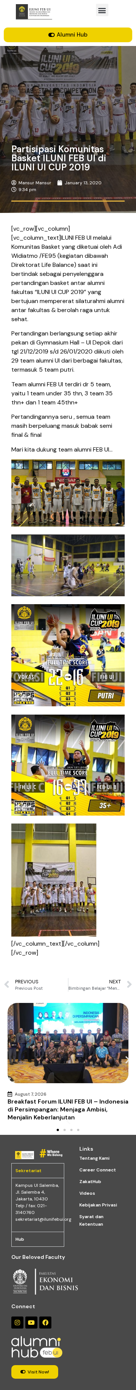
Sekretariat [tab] (28, 1171)
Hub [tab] (19, 1239)
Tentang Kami (94, 1158)
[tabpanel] (37, 1205)
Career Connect (97, 1170)
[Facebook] (45, 1323)
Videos (87, 1193)
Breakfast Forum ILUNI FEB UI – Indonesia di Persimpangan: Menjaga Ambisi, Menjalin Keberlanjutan (68, 1109)
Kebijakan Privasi (98, 1205)
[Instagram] (17, 1323)
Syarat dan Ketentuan (91, 1220)
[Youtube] (31, 1323)
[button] (102, 10)
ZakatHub (90, 1182)
